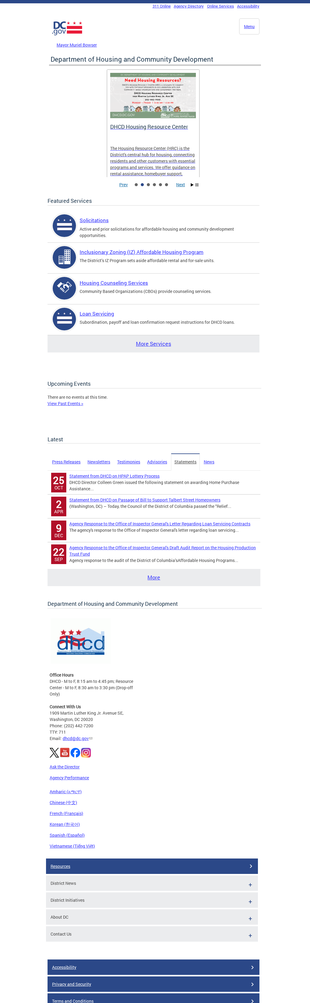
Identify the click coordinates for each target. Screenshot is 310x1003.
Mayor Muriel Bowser (77, 45)
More (153, 577)
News (209, 462)
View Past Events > (65, 403)
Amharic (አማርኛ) (66, 791)
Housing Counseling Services (114, 282)
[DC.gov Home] (67, 34)
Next (180, 184)
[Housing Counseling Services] (64, 293)
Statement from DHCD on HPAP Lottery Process (114, 476)
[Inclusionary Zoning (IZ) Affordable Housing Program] (64, 262)
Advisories (157, 462)
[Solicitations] (64, 231)
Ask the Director (65, 767)
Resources (60, 866)
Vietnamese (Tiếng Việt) (72, 846)
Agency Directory (189, 6)
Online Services (220, 6)
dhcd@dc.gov (76, 738)
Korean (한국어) (65, 824)
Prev (123, 184)
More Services (153, 343)
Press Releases (66, 462)
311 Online (162, 6)
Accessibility (248, 6)
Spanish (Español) (67, 835)
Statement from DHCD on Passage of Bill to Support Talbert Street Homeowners (144, 500)
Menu (249, 26)
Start (192, 185)
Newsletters (98, 462)
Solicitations (94, 220)
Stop (197, 185)
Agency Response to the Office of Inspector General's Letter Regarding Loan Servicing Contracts (159, 524)
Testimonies (128, 462)
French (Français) (66, 813)
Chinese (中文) (63, 802)
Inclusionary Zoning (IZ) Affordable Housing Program (141, 251)
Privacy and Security (71, 984)
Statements (185, 462)
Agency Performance (69, 778)
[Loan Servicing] (64, 324)
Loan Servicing (97, 313)
